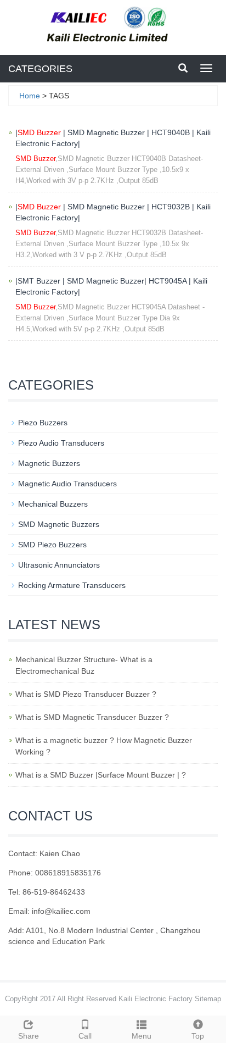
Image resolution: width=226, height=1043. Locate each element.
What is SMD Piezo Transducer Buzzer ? (85, 694)
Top (197, 1035)
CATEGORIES (40, 68)
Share (28, 1035)
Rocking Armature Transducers (72, 585)
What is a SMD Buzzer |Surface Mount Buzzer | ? (100, 774)
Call (85, 1035)
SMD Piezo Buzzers (52, 544)
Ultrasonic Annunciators (59, 565)
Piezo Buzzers (42, 422)
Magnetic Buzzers (49, 463)
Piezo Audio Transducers (61, 443)
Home (29, 95)
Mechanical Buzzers (53, 504)
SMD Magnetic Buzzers (58, 524)
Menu (141, 1035)
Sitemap (208, 999)
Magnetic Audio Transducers (67, 483)
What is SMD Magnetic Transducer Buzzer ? (92, 717)
